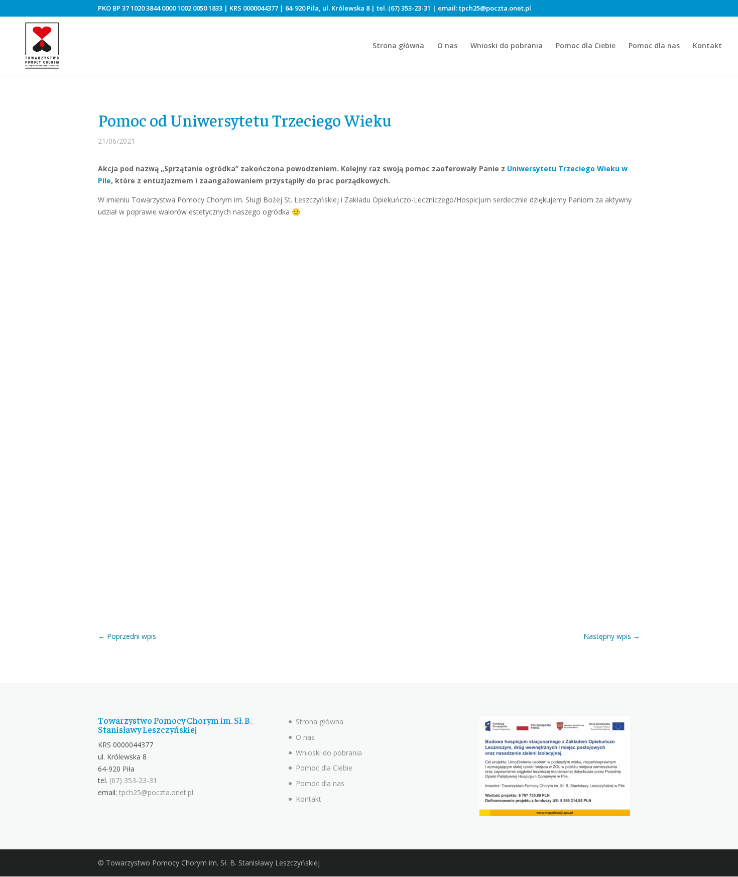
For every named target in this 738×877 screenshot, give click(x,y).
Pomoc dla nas (654, 46)
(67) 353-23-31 (409, 8)
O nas (447, 46)
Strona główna (398, 46)
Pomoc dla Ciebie (586, 46)
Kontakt (707, 46)
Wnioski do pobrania (506, 46)
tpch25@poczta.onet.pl (495, 8)
